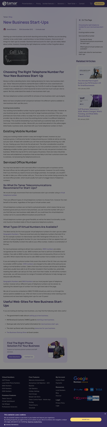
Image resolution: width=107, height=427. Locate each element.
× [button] (105, 414)
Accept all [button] (85, 419)
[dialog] (53, 419)
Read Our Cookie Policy (35, 422)
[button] (36, 425)
